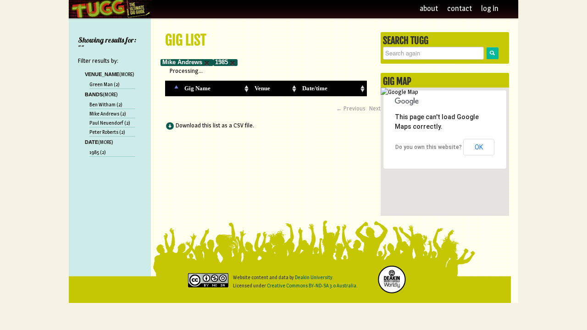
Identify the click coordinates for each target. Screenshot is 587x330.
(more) (126, 74)
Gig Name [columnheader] (197, 88)
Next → (378, 108)
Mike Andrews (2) (107, 113)
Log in (490, 8)
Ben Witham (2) (105, 104)
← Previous (350, 108)
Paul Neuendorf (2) (109, 123)
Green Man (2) (104, 84)
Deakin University (313, 277)
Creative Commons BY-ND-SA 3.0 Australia (311, 285)
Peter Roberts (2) (107, 132)
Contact (459, 8)
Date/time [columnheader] (314, 88)
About (429, 8)
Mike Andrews (182, 62)
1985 (221, 62)
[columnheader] (173, 88)
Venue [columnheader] (262, 88)
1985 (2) (97, 152)
